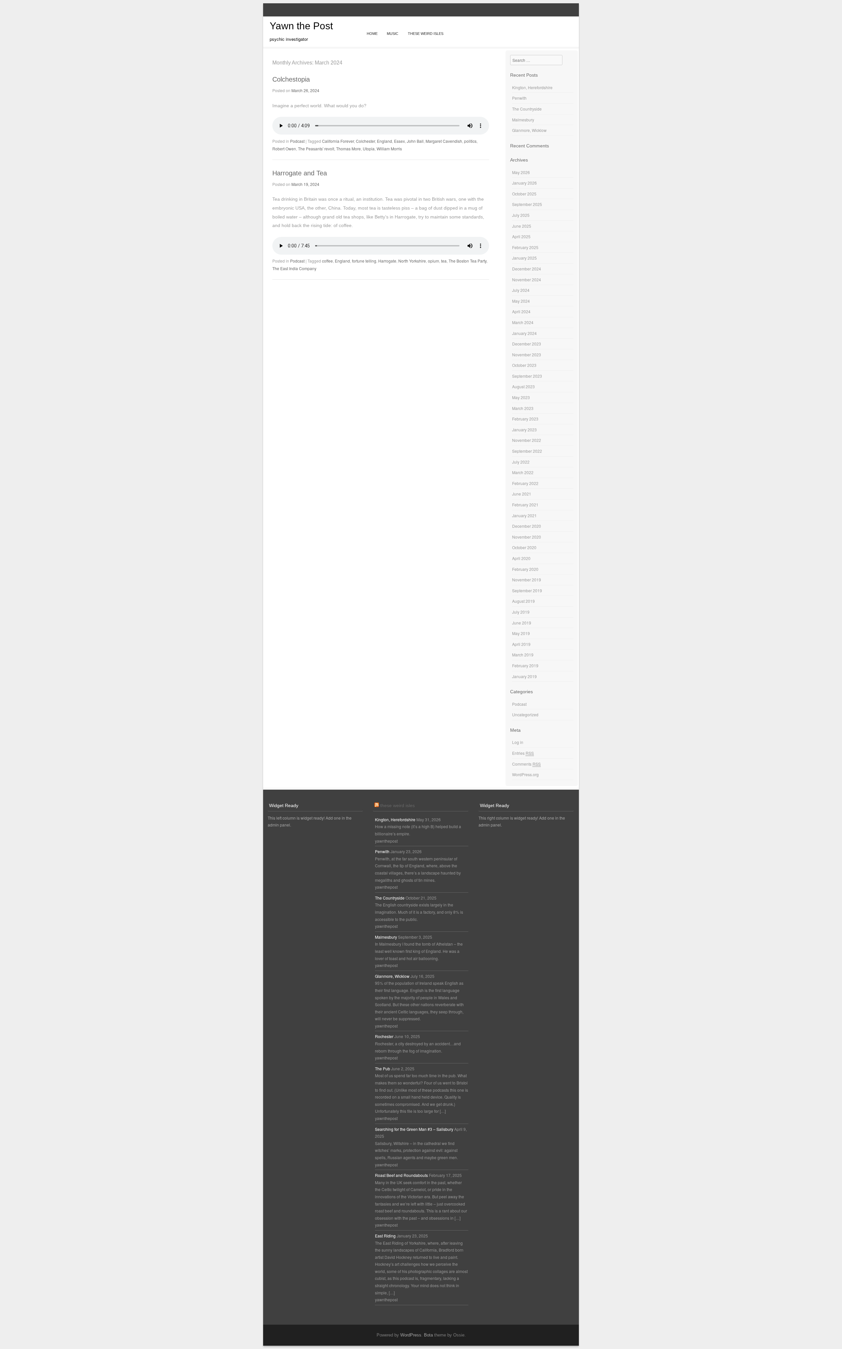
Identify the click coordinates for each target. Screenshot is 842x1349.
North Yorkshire (412, 261)
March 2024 (522, 322)
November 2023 (526, 354)
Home (372, 34)
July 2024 (521, 290)
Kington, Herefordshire (532, 87)
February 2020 (525, 569)
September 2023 (527, 376)
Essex (399, 141)
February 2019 (525, 665)
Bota (428, 1335)
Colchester (365, 141)
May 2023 (521, 397)
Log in (517, 742)
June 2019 (521, 622)
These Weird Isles (425, 34)
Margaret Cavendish (444, 141)
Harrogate (387, 261)
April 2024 (521, 311)
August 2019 (523, 601)
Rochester (384, 1036)
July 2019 (521, 612)
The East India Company (294, 268)
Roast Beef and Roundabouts (401, 1175)
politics (470, 141)
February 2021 (525, 504)
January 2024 (524, 333)
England (384, 141)
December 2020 (526, 526)
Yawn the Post (301, 25)
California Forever (338, 141)
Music (392, 34)
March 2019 (522, 654)
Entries (523, 753)
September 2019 (527, 590)
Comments (526, 764)
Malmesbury (523, 119)
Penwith (519, 98)
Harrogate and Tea (299, 173)
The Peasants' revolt (316, 148)
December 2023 (526, 343)
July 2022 (521, 462)
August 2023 (523, 386)
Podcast (297, 141)
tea (444, 261)
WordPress (410, 1335)
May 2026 (521, 172)
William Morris (389, 148)
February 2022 (525, 483)
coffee (327, 261)
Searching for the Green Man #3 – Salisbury (414, 1129)
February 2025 (525, 247)
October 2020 (524, 547)
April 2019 (521, 644)
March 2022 (522, 472)
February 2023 (525, 418)
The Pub (382, 1068)
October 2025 (524, 193)
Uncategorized (525, 714)
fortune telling (364, 261)
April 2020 (521, 558)
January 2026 (524, 183)
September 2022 (527, 451)
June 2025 (521, 226)
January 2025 (524, 258)
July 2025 (521, 215)
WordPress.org (525, 774)
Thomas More (348, 148)
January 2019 (524, 676)
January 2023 (524, 429)
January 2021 (524, 515)
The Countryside (527, 109)
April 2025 (521, 236)
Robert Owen (284, 148)
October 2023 (524, 365)
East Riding (385, 1235)
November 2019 (526, 579)
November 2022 (526, 440)
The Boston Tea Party (467, 261)
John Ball (415, 141)
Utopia (369, 148)
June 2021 (521, 493)
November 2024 (526, 279)
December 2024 (526, 268)
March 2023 (522, 408)
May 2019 (521, 633)
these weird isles (397, 805)
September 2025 (527, 204)
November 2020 (526, 537)
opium (433, 261)
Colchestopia (291, 79)
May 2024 (521, 301)
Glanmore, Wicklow (529, 130)
